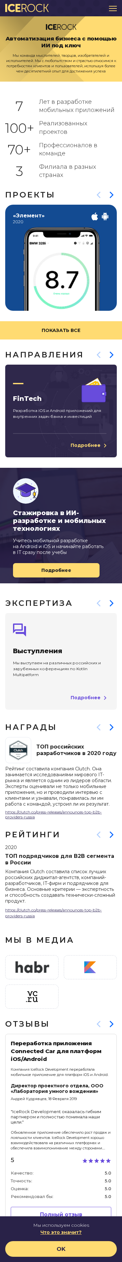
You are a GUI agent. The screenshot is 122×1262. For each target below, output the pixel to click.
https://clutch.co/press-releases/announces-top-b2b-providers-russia (53, 814)
